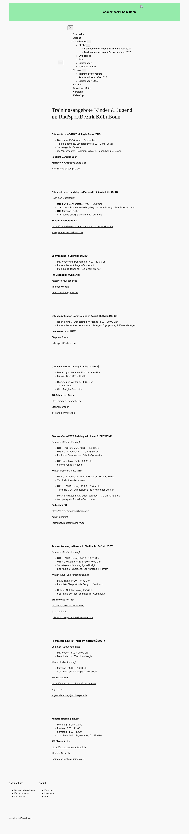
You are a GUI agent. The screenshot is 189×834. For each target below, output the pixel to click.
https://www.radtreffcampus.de (69, 162)
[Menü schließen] (70, 27)
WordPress (26, 818)
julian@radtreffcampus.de (66, 168)
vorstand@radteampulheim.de (68, 522)
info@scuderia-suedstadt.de (67, 232)
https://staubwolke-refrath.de (68, 605)
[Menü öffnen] (60, 62)
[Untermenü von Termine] (84, 70)
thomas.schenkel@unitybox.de (68, 759)
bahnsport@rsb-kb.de (64, 343)
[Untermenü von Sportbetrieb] (89, 41)
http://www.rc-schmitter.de (67, 401)
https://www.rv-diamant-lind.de (69, 747)
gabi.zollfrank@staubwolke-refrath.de (72, 617)
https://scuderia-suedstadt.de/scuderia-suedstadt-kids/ (82, 226)
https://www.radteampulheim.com (70, 511)
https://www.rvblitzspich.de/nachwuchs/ (74, 683)
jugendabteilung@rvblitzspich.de (69, 695)
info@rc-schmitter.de (63, 412)
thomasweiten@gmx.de (65, 292)
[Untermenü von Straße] (88, 45)
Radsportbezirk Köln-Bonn (119, 12)
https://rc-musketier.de (64, 280)
